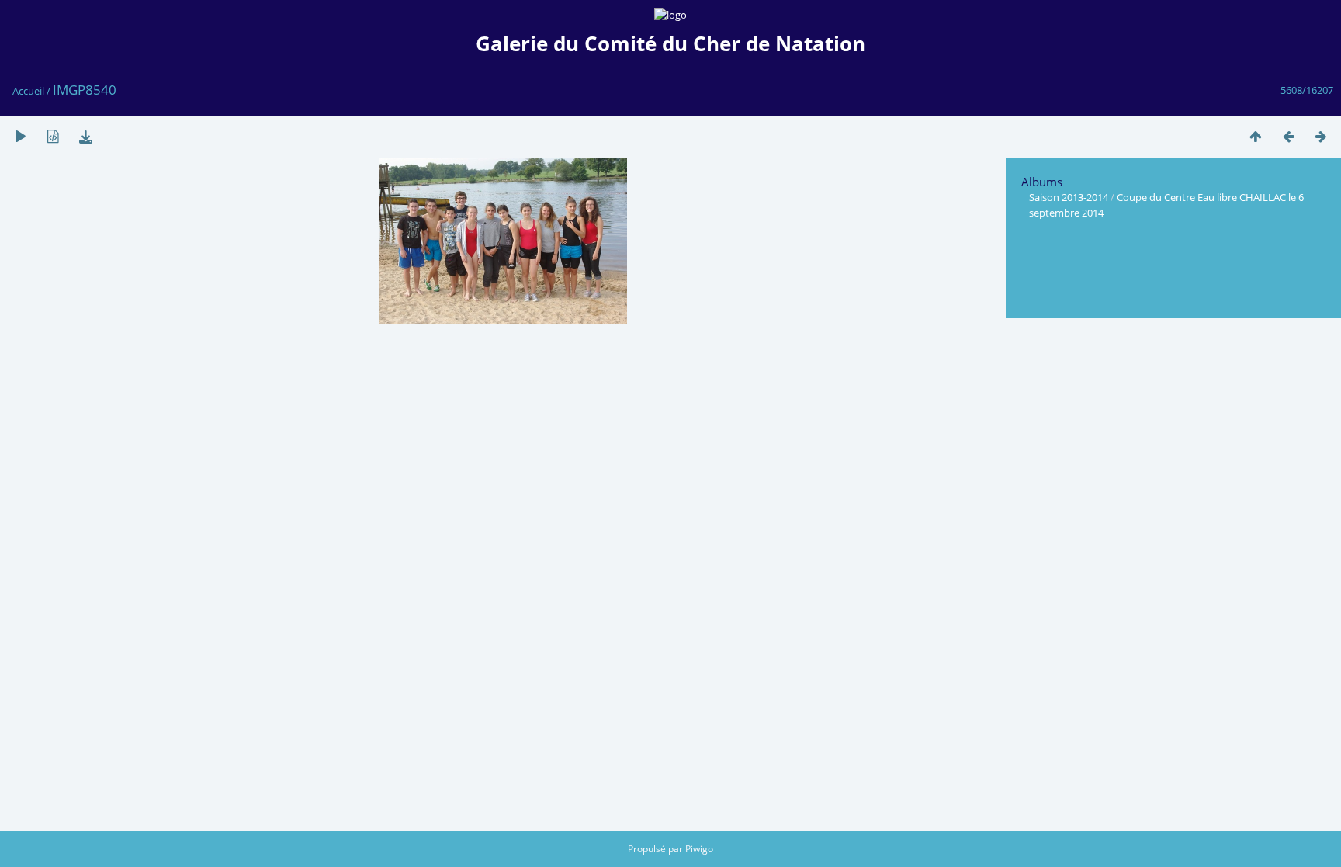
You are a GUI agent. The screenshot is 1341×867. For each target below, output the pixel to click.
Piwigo (699, 848)
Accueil (28, 91)
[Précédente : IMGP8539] (1288, 136)
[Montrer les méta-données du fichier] (52, 136)
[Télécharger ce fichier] (85, 136)
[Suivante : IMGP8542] (1321, 136)
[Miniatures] (1255, 136)
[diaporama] (20, 136)
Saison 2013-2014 (1068, 197)
